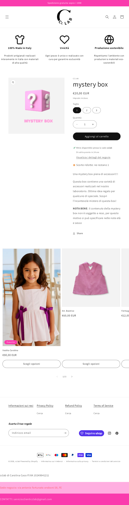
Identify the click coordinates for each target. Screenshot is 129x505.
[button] (7, 17)
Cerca (40, 413)
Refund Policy (73, 405)
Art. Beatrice (68, 311)
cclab (17, 461)
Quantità (77, 117)
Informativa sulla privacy (77, 461)
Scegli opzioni (31, 363)
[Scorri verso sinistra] (57, 376)
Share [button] (80, 233)
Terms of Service (103, 405)
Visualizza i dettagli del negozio (93, 157)
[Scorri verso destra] (72, 376)
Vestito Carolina (10, 350)
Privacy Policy (45, 405)
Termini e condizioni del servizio (106, 461)
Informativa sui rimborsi (52, 461)
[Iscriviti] (65, 433)
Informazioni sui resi (20, 405)
